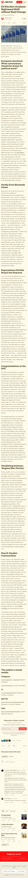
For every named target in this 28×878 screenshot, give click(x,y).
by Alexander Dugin (6, 817)
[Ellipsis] (26, 770)
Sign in (25, 2)
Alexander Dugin (12, 818)
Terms (19, 866)
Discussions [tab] (12, 811)
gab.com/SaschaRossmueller (10, 711)
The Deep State (6, 815)
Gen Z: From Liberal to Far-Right (9, 834)
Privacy (15, 866)
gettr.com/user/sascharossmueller (12, 702)
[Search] (25, 811)
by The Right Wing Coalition (8, 837)
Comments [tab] (4, 756)
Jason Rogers (7, 798)
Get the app (21, 871)
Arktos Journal (8, 17)
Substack (6, 875)
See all (4, 844)
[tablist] (7, 756)
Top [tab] (3, 811)
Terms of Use (21, 732)
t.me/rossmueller (7, 685)
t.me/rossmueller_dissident (10, 680)
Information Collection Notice (16, 733)
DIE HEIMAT (20, 152)
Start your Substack (10, 871)
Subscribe (19, 2)
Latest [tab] (6, 811)
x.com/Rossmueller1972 (9, 693)
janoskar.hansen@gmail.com (11, 770)
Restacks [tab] (11, 756)
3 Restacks (18, 740)
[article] (14, 818)
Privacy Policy (14, 735)
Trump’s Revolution (7, 824)
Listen (24, 18)
